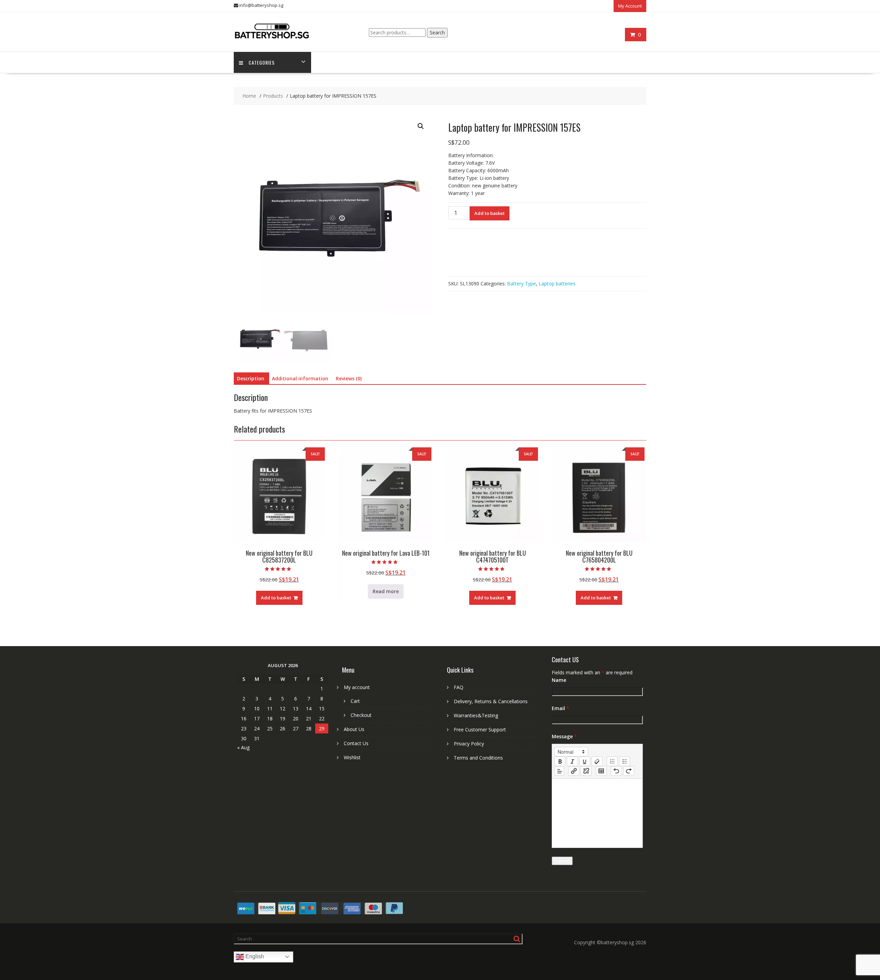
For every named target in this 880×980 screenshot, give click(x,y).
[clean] (597, 761)
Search (437, 32)
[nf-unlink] (586, 771)
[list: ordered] (612, 761)
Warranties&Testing (476, 715)
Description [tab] (250, 378)
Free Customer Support (480, 729)
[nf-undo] (616, 771)
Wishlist (352, 757)
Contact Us (356, 743)
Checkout (361, 715)
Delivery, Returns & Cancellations (491, 701)
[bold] (559, 761)
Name (559, 680)
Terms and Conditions (478, 757)
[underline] (584, 761)
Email (560, 708)
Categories (262, 62)
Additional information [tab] (300, 378)
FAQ (458, 687)
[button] (421, 126)
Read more (386, 591)
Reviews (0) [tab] (349, 378)
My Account (630, 6)
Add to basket (489, 213)
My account (357, 687)
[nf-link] (573, 771)
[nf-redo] (628, 771)
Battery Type (521, 283)
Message (564, 736)
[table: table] (601, 771)
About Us (354, 729)
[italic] (572, 761)
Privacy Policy (469, 743)
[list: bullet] (624, 761)
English (254, 956)
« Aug (243, 747)
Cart (355, 701)
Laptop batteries (557, 283)
